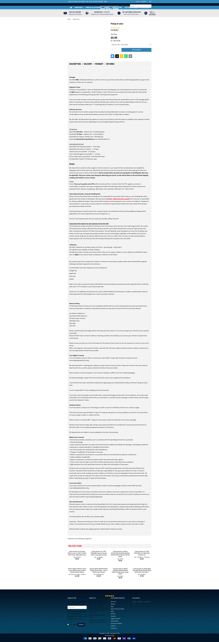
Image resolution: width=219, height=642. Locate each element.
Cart (150, 1)
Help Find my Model (131, 7)
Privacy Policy (114, 621)
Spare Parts (79, 7)
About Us (70, 1)
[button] (115, 28)
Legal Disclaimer (115, 618)
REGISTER (143, 1)
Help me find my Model (117, 609)
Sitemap (113, 626)
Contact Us (77, 1)
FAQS (87, 1)
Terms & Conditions (116, 623)
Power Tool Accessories (94, 7)
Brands (107, 7)
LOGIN (137, 1)
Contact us (114, 628)
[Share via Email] (121, 56)
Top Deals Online (115, 633)
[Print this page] (130, 56)
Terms (105, 1)
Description (75, 64)
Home (71, 7)
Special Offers (117, 7)
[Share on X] (117, 56)
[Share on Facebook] (112, 56)
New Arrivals (144, 7)
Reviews (83, 1)
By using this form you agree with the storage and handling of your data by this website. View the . (77, 616)
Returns (100, 1)
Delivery (95, 1)
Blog (90, 1)
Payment (99, 64)
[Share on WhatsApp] (126, 56)
